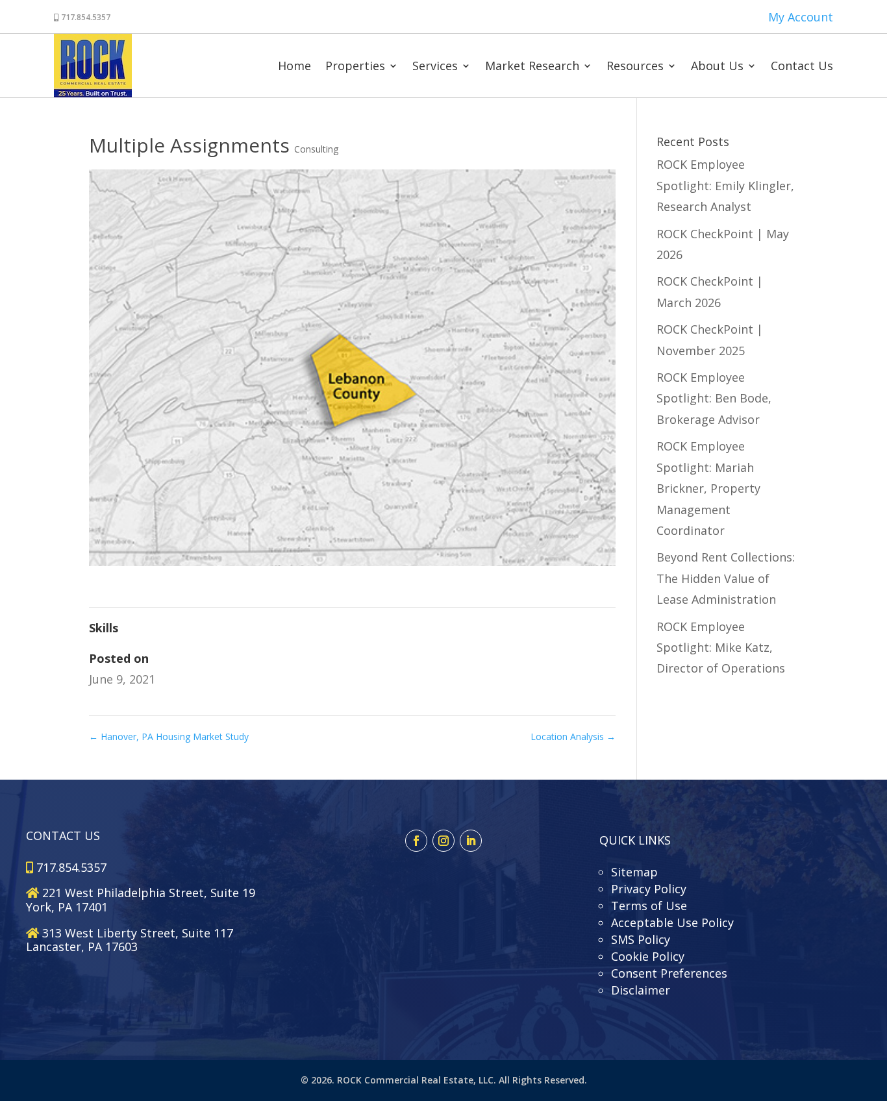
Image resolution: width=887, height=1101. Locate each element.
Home (294, 65)
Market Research (532, 65)
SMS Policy (640, 939)
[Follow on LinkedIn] (471, 841)
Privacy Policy (648, 889)
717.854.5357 (84, 17)
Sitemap (634, 872)
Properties (355, 65)
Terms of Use (649, 905)
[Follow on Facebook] (416, 841)
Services (435, 65)
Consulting (316, 149)
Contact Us (802, 65)
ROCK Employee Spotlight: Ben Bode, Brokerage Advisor (713, 398)
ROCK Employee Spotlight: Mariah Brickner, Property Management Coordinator (708, 488)
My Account (800, 17)
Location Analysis (573, 736)
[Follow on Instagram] (443, 841)
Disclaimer (640, 990)
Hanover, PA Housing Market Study (169, 736)
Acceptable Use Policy (672, 922)
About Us (717, 65)
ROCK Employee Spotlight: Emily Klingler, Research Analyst (725, 185)
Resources (635, 65)
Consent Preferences (669, 973)
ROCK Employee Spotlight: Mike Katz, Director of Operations (720, 647)
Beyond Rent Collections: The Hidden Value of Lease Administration (725, 578)
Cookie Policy (647, 956)
